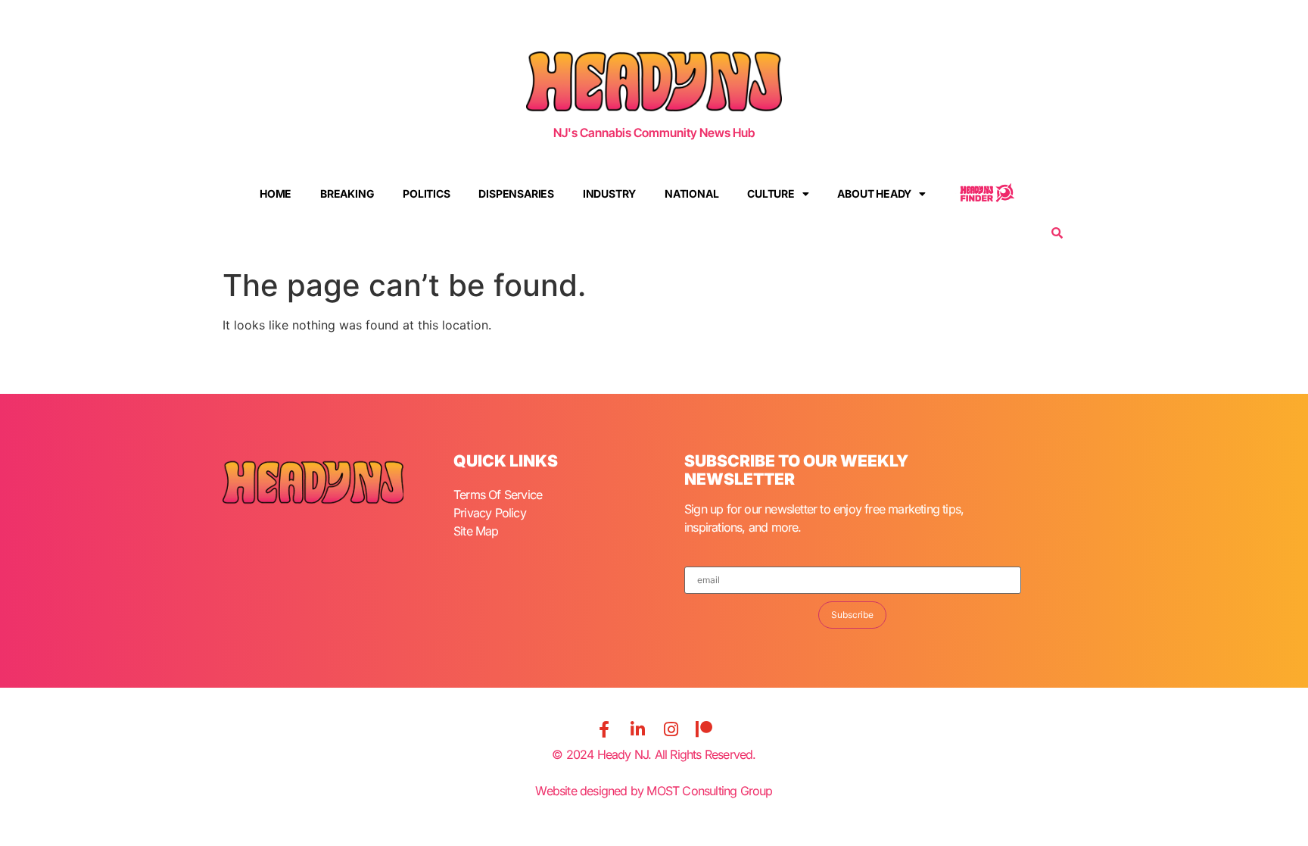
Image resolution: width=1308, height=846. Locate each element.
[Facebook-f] (604, 729)
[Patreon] (704, 729)
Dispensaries (516, 193)
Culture (771, 193)
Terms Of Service (497, 494)
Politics (426, 193)
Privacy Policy (489, 512)
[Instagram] (670, 729)
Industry (609, 193)
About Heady (874, 193)
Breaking (347, 193)
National (691, 193)
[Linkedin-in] (637, 729)
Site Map (476, 531)
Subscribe (852, 614)
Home (275, 193)
